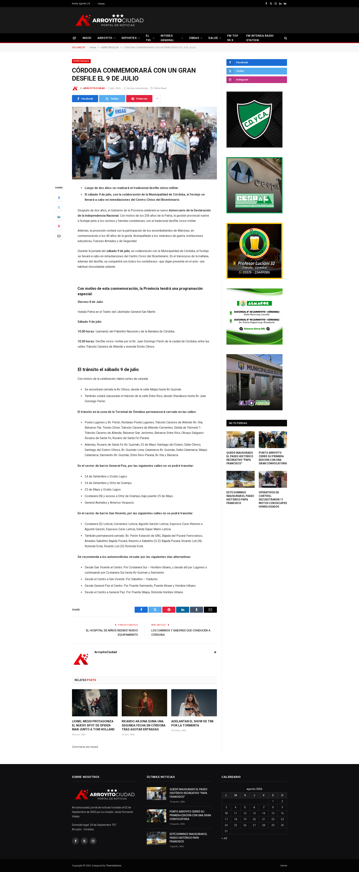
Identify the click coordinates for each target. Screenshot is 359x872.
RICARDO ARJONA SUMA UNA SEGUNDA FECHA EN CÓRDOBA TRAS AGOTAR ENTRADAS (143, 725)
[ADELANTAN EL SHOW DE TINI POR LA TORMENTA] (194, 702)
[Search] (285, 38)
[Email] (59, 236)
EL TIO (148, 38)
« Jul (224, 838)
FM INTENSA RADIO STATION (260, 38)
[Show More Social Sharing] (157, 98)
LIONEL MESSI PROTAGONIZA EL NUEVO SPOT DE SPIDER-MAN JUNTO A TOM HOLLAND (93, 725)
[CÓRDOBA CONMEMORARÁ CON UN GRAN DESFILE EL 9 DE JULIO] (144, 143)
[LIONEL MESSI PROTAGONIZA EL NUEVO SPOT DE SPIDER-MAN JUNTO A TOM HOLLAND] (95, 702)
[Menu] (74, 38)
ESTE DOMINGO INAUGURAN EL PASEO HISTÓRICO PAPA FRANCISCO (240, 498)
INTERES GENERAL (167, 38)
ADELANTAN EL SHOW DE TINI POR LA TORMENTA (192, 723)
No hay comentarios (137, 88)
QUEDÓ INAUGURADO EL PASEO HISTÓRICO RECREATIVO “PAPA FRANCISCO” (239, 458)
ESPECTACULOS (81, 61)
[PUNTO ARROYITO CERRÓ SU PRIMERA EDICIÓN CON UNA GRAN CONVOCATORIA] (273, 439)
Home (101, 3)
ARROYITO (104, 38)
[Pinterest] (59, 226)
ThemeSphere (113, 865)
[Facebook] (59, 197)
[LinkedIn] (59, 217)
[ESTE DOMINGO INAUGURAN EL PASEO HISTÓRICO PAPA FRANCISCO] (240, 479)
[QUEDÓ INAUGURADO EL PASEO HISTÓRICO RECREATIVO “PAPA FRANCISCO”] (240, 439)
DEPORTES (129, 38)
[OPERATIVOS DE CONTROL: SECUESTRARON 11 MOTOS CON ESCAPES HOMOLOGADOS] (273, 479)
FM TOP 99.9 (232, 38)
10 (226, 813)
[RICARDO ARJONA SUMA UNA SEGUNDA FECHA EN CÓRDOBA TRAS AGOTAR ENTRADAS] (144, 702)
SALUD (213, 38)
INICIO (87, 38)
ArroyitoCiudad (94, 88)
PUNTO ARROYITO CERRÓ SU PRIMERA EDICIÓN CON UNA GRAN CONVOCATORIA (273, 458)
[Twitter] (59, 207)
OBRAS (194, 38)
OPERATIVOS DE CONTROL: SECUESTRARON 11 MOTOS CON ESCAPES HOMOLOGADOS (273, 499)
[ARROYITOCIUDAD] (109, 20)
